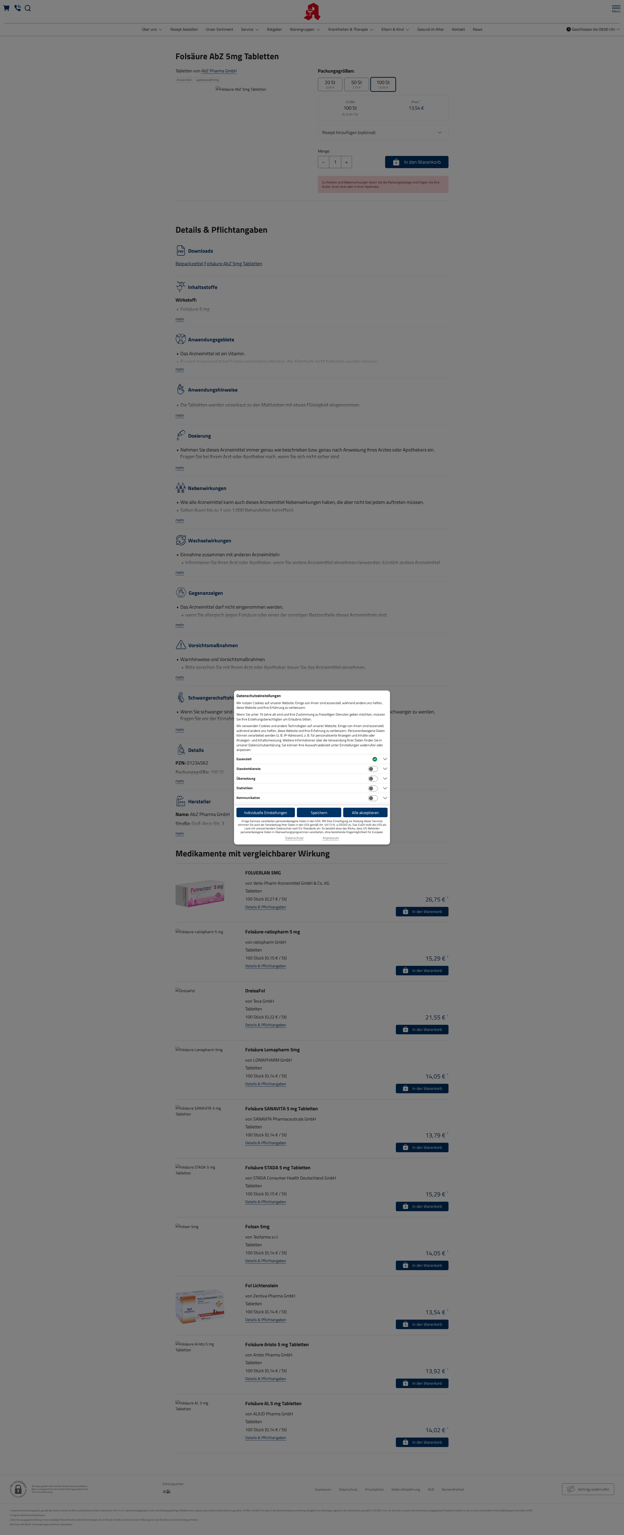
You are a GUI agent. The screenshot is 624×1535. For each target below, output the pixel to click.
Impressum (331, 838)
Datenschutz (294, 838)
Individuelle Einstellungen (265, 812)
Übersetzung (245, 778)
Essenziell (244, 758)
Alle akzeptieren (365, 812)
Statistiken (244, 787)
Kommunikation (248, 797)
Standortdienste (248, 768)
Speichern (319, 812)
